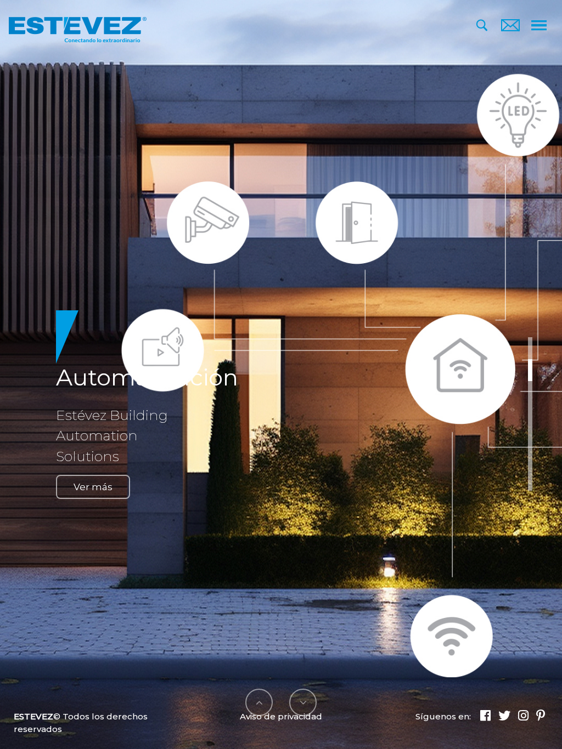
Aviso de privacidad (281, 716)
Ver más (93, 486)
